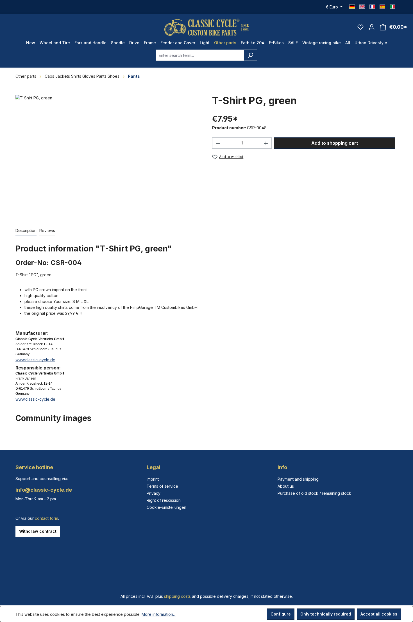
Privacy (153, 493)
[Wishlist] (360, 27)
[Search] (250, 55)
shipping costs (177, 596)
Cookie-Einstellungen (166, 507)
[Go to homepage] (206, 27)
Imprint (153, 479)
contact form (46, 518)
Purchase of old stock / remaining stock (314, 493)
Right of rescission (164, 500)
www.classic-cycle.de (35, 359)
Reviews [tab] (47, 230)
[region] (108, 155)
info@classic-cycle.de (43, 490)
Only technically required (325, 614)
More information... (159, 614)
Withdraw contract (37, 531)
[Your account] (371, 27)
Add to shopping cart (334, 143)
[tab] (26, 230)
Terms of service (162, 486)
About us (286, 486)
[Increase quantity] (266, 143)
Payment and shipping (298, 479)
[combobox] (200, 55)
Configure (281, 614)
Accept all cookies (378, 614)
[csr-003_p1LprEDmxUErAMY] (108, 155)
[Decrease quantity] (218, 143)
